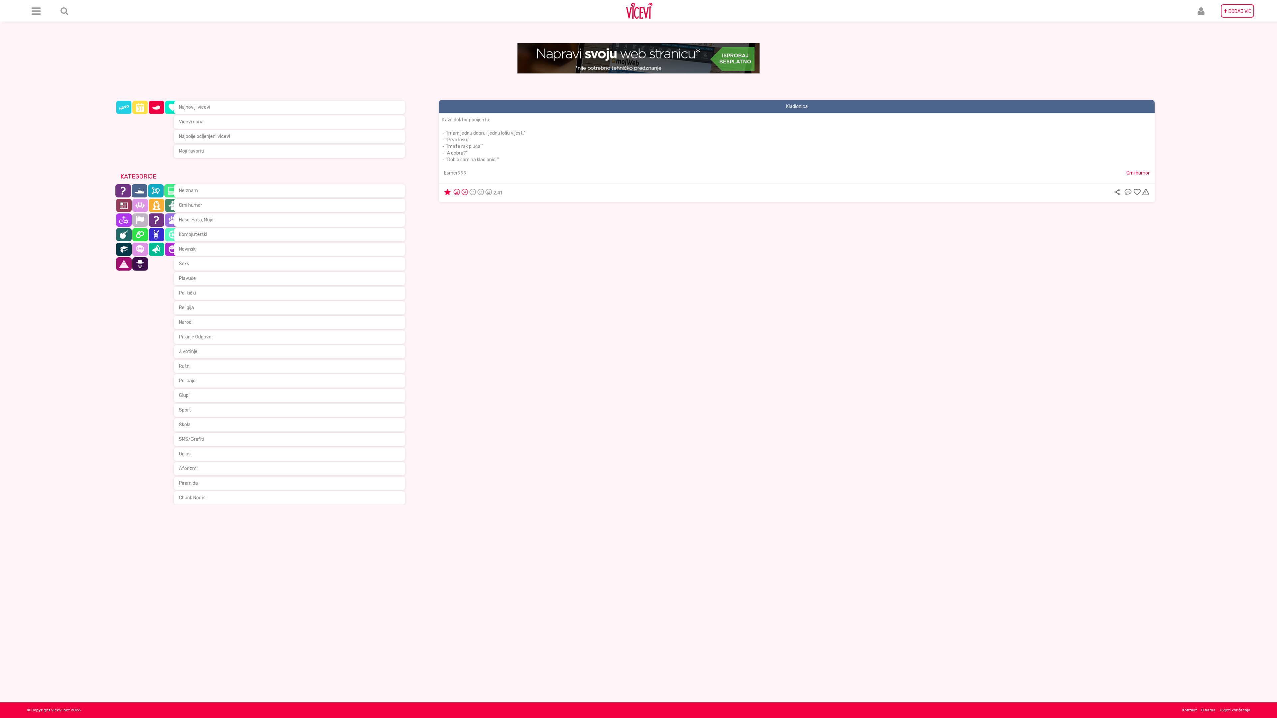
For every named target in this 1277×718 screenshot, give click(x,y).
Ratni (185, 366)
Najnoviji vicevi (194, 107)
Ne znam (188, 190)
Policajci (188, 381)
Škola (185, 424)
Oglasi (185, 454)
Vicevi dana (191, 122)
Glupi (184, 395)
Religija (186, 307)
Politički (187, 293)
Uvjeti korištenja (1235, 710)
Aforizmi (188, 468)
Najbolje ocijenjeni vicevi (204, 136)
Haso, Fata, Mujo (196, 220)
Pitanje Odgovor (196, 337)
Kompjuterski (193, 234)
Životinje (188, 351)
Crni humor (190, 205)
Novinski (188, 249)
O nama (1208, 710)
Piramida (188, 483)
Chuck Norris (192, 498)
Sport (185, 410)
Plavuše (187, 278)
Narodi (186, 322)
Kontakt (1189, 710)
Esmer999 (455, 173)
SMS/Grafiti (191, 439)
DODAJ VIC (1237, 11)
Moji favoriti (191, 151)
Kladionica (797, 106)
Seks (184, 264)
